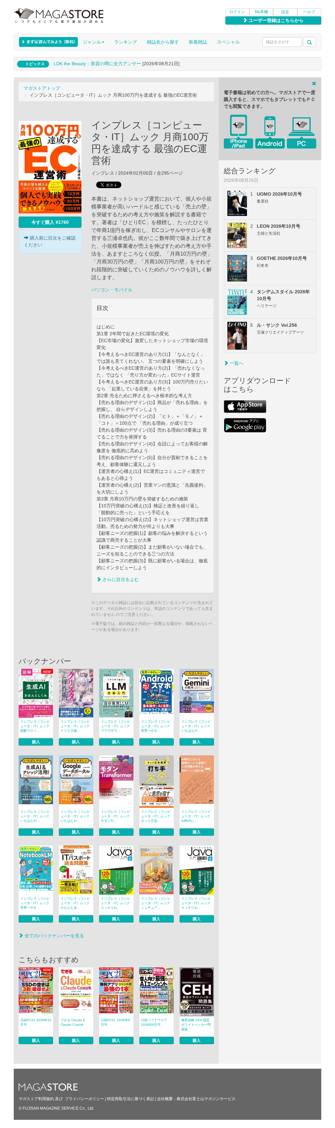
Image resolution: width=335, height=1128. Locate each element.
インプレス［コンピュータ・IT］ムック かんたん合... (75, 903)
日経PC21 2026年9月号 (115, 1022)
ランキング (125, 42)
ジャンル (92, 42)
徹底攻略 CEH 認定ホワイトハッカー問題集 (196, 1024)
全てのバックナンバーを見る (53, 935)
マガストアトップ (42, 88)
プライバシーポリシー (84, 1099)
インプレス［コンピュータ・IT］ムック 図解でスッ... (35, 726)
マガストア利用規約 (36, 1099)
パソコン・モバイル (111, 289)
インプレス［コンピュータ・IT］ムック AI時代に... (196, 816)
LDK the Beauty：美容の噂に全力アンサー (97, 63)
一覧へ (235, 363)
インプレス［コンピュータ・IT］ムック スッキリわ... (115, 903)
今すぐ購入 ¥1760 (50, 222)
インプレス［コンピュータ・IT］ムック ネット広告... (155, 816)
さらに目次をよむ (120, 579)
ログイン (237, 12)
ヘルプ (309, 12)
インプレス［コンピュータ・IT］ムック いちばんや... (196, 726)
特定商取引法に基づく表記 (130, 1099)
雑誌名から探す (163, 42)
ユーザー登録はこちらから (275, 20)
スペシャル (228, 42)
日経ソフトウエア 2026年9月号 (154, 1022)
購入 (36, 742)
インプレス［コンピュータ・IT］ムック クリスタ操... (75, 726)
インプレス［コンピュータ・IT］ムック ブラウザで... (115, 726)
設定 (285, 12)
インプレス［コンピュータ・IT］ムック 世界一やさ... (155, 726)
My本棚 (261, 12)
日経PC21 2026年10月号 (35, 1022)
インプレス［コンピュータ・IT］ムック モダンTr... (115, 816)
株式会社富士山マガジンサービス (206, 1099)
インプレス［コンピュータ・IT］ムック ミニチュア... (155, 903)
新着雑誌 (198, 42)
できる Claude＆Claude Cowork (73, 1022)
